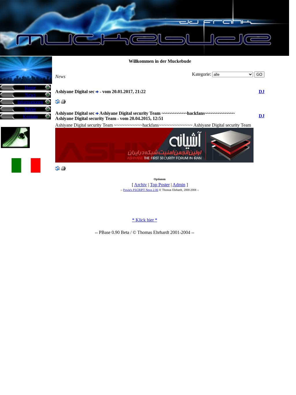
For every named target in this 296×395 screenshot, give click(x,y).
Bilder (30, 109)
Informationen (30, 101)
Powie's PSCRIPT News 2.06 (140, 189)
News (30, 94)
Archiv (140, 184)
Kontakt (30, 116)
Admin (179, 184)
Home (30, 87)
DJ (261, 91)
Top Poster (160, 184)
